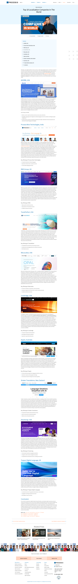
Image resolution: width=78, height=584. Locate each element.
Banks (26, 564)
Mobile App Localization (18, 565)
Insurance (26, 570)
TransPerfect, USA (27, 49)
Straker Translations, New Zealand (29, 58)
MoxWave (37, 565)
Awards (45, 570)
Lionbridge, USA (26, 54)
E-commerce (27, 568)
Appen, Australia (26, 56)
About (59, 2)
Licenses (45, 575)
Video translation (17, 568)
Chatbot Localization (18, 570)
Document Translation (18, 567)
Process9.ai (69, 2)
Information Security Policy (48, 573)
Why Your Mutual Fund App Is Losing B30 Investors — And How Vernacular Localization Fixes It (23, 539)
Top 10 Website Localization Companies (29, 513)
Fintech (26, 565)
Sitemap (50, 581)
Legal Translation (27, 575)
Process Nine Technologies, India (29, 45)
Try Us (73, 2)
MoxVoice (37, 567)
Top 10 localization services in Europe (35, 512)
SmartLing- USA (26, 60)
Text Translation (17, 572)
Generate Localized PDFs (19, 573)
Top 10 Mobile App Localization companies (30, 516)
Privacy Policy (46, 565)
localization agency (47, 73)
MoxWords (38, 568)
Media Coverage (46, 567)
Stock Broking (27, 573)
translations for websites (25, 146)
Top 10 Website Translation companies (29, 514)
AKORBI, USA (26, 43)
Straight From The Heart (48, 568)
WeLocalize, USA (26, 51)
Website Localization (18, 564)
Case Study (46, 572)
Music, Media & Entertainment (29, 567)
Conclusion (26, 64)
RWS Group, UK (26, 47)
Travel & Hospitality (28, 572)
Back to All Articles (39, 7)
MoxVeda (37, 564)
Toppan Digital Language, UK (29, 62)
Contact (64, 2)
